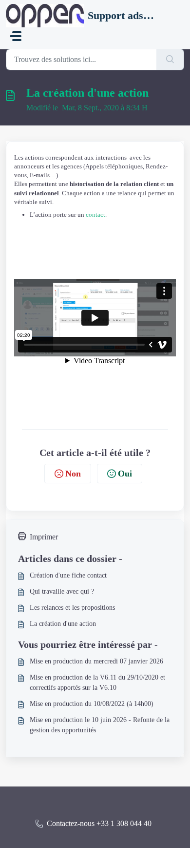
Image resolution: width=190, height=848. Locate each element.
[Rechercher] (170, 59)
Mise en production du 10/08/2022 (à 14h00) (91, 703)
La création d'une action (63, 623)
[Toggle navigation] (15, 36)
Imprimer (44, 537)
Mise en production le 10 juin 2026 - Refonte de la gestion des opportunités (100, 725)
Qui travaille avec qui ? (62, 591)
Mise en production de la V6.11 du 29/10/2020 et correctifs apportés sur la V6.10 (97, 682)
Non (73, 473)
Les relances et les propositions (72, 607)
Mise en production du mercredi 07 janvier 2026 (96, 661)
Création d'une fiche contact (68, 575)
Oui (125, 473)
